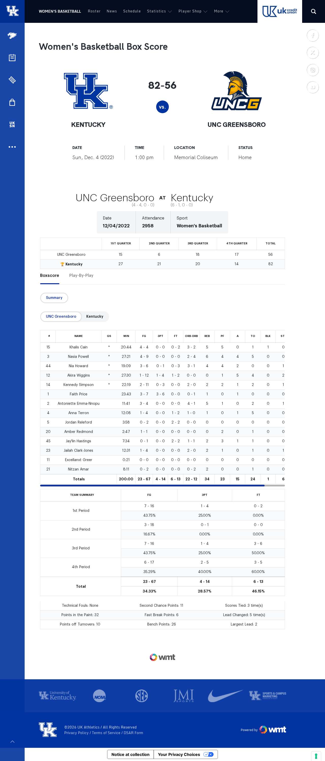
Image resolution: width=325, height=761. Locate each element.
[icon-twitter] (312, 52)
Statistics (156, 11)
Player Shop (190, 11)
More (218, 11)
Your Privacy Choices (179, 754)
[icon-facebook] (312, 35)
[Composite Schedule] (12, 57)
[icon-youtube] (312, 87)
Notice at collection (130, 754)
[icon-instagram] (312, 70)
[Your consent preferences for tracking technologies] (316, 756)
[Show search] (313, 11)
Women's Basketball (60, 11)
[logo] (48, 730)
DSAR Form (133, 733)
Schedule (132, 11)
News (112, 11)
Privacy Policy (77, 733)
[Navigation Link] (12, 35)
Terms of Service (106, 733)
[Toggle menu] (12, 741)
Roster (94, 11)
